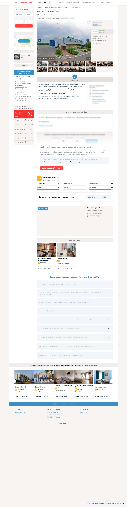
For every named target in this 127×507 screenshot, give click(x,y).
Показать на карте (58, 14)
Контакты (48, 18)
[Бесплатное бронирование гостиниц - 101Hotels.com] (26, 2)
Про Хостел (41, 18)
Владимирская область (54, 414)
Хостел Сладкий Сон (25, 56)
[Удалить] (32, 55)
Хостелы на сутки (20, 412)
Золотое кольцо (52, 416)
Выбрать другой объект (51, 168)
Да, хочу (91, 197)
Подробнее (118, 503)
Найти (24, 26)
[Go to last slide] (14, 381)
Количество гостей (20, 18)
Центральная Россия (53, 417)
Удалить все (24, 65)
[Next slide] (112, 381)
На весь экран (43, 208)
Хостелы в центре (52, 412)
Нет (104, 197)
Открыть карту (24, 41)
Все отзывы (83, 412)
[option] (64, 40)
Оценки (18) (56, 18)
